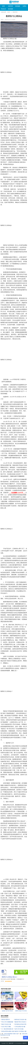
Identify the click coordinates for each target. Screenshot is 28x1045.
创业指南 (10, 9)
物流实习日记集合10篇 (20, 1031)
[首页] (14, 2)
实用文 (24, 6)
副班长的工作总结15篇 (20, 1019)
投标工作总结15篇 (6, 1024)
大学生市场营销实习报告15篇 (11, 1033)
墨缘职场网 (11, 1043)
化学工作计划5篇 (19, 1029)
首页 (3, 6)
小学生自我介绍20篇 (20, 1026)
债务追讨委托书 (5, 1019)
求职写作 (10, 6)
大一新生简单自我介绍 (7, 1029)
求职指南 (17, 6)
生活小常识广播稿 (6, 1026)
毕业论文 (3, 9)
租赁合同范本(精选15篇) (7, 1031)
